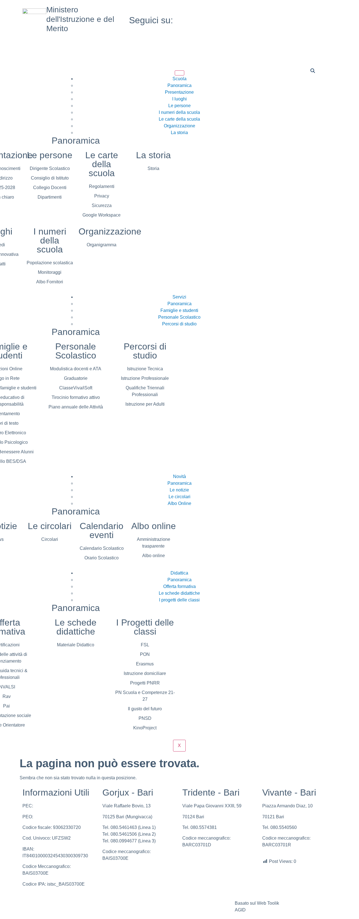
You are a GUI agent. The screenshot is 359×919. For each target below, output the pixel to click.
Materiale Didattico (75, 644)
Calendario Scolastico (102, 548)
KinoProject (145, 727)
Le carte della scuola (179, 119)
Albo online (153, 526)
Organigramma (101, 244)
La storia (179, 132)
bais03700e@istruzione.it (59, 816)
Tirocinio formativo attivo (76, 397)
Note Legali (89, 903)
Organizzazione (179, 125)
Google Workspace (101, 215)
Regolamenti (101, 186)
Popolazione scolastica (50, 262)
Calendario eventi (101, 530)
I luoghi (179, 99)
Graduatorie (76, 378)
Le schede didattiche (179, 593)
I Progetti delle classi (145, 627)
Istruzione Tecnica (145, 368)
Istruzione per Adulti (145, 404)
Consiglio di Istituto (50, 178)
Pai (6, 706)
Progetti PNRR (145, 683)
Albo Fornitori (49, 281)
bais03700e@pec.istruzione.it (63, 805)
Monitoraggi (49, 272)
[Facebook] (286, 13)
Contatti (137, 903)
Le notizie (179, 490)
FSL (145, 644)
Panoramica (179, 85)
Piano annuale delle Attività (76, 407)
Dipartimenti (50, 197)
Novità (179, 476)
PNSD (145, 718)
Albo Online (179, 503)
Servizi (179, 297)
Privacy (101, 196)
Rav (7, 696)
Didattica (179, 573)
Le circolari (179, 496)
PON (145, 654)
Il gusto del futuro (145, 708)
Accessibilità (195, 903)
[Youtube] (286, 20)
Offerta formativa (179, 586)
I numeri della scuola (179, 112)
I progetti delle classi (179, 600)
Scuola (179, 78)
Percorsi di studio (179, 323)
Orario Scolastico (101, 557)
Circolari (49, 539)
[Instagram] (286, 27)
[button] (312, 71)
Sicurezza (102, 205)
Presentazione (179, 92)
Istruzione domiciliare (145, 673)
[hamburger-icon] (179, 72)
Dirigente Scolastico (50, 168)
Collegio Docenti (49, 187)
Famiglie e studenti (179, 310)
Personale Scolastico (179, 317)
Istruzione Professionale (145, 378)
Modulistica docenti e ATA (75, 368)
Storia (153, 168)
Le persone (179, 105)
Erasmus (145, 663)
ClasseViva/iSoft (75, 387)
